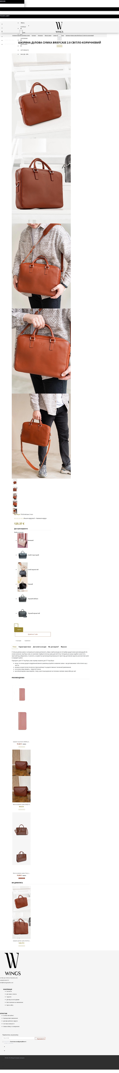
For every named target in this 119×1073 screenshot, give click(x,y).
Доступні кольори (39, 647)
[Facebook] (7, 1045)
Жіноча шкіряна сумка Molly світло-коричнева (22, 804)
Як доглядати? (53, 647)
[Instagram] (7, 1049)
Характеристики (25, 647)
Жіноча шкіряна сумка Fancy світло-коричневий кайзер (22, 873)
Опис (15, 647)
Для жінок (40, 35)
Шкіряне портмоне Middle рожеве (22, 741)
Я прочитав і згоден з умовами (15, 1042)
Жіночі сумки (48, 35)
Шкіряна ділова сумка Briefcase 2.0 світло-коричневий (80, 35)
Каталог (34, 35)
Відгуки (64, 647)
